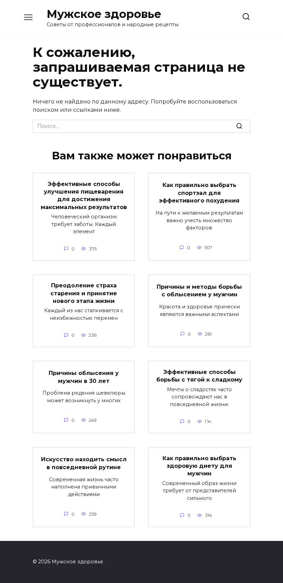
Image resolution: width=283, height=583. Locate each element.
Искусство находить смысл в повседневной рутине (84, 463)
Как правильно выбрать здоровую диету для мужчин (199, 466)
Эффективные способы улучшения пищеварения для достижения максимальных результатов (84, 195)
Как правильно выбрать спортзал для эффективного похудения (199, 193)
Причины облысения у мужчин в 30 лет (84, 377)
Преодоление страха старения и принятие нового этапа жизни (83, 293)
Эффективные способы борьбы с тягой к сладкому (199, 375)
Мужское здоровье (104, 14)
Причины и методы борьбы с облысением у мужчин (199, 291)
